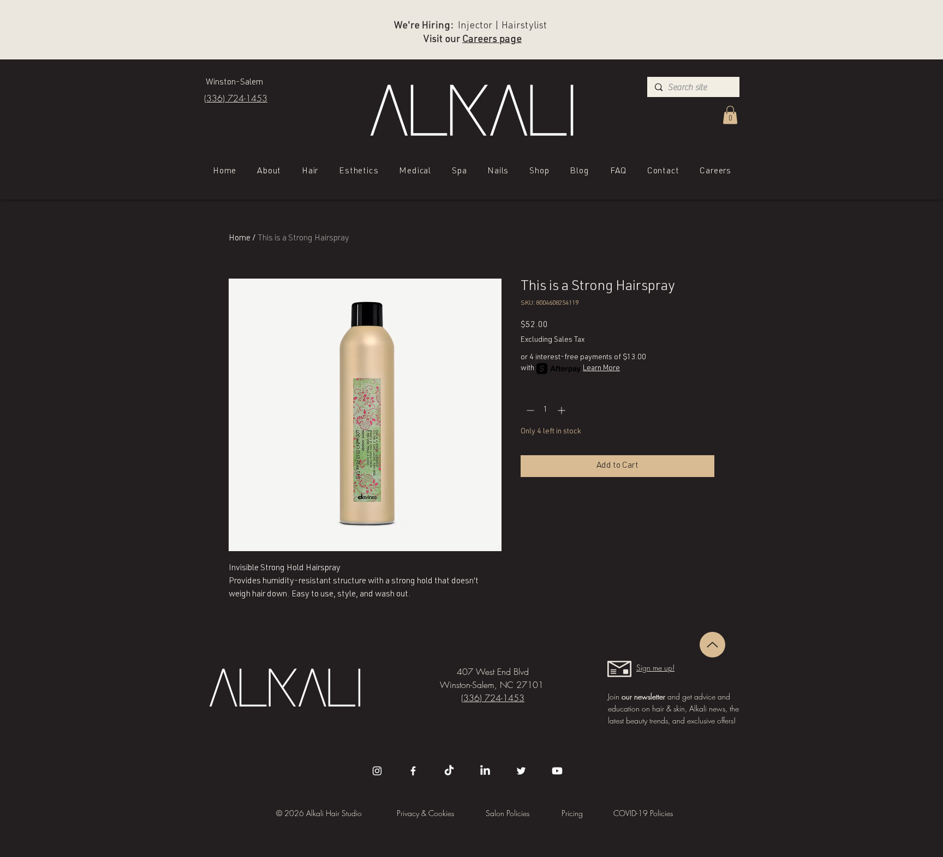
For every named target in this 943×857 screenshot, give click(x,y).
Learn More (601, 368)
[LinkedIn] (485, 771)
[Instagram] (377, 771)
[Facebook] (413, 771)
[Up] (712, 644)
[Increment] (562, 410)
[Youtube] (557, 771)
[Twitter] (521, 771)
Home (239, 238)
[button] (730, 115)
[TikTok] (449, 771)
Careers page (492, 40)
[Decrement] (529, 410)
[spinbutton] (546, 410)
